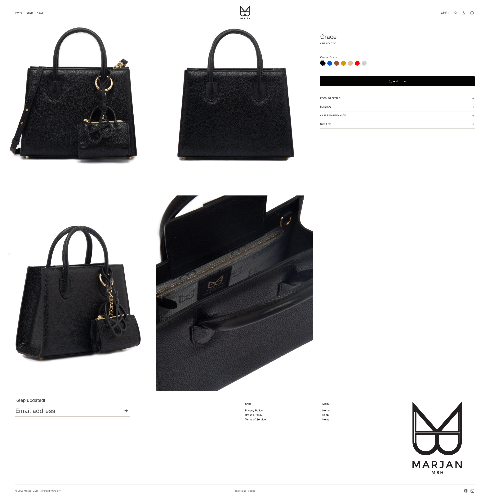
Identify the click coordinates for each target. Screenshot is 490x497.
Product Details (330, 98)
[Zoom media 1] (78, 97)
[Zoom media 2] (234, 97)
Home (326, 410)
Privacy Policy (254, 410)
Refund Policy (253, 415)
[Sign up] (126, 411)
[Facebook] (465, 491)
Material (325, 106)
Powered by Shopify (49, 490)
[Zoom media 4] (234, 293)
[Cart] (472, 13)
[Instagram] (472, 491)
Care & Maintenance (333, 115)
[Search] (455, 13)
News (325, 419)
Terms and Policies (245, 490)
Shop (325, 415)
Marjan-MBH (31, 490)
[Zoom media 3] (78, 293)
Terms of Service (255, 419)
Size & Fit (325, 124)
